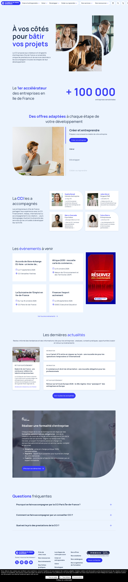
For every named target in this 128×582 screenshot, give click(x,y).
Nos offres (75, 552)
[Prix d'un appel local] (98, 553)
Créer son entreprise (78, 140)
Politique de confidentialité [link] (64, 580)
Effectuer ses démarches (32, 468)
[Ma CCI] (113, 3)
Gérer (57, 564)
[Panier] (123, 3)
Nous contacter (94, 560)
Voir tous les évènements (46, 316)
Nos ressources (44, 558)
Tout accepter (52, 577)
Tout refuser (66, 577)
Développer (59, 567)
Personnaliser (77, 577)
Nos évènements (44, 561)
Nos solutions (76, 556)
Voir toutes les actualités (64, 396)
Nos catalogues (77, 559)
